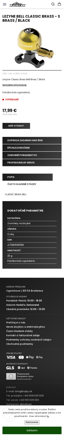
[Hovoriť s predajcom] (16, 126)
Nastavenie (32, 422)
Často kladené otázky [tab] (21, 184)
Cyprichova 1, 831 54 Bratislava (24, 290)
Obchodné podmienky (19, 344)
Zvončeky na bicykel (18, 223)
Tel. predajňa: (25, 395)
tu (48, 416)
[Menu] (6, 5)
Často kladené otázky (19, 331)
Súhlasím (32, 430)
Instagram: (19, 404)
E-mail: (19, 391)
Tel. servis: (22, 400)
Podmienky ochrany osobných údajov (28, 339)
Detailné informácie (14, 85)
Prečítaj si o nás (15, 322)
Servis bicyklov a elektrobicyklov (25, 326)
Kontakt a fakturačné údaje (23, 335)
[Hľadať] (53, 4)
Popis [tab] (10, 177)
